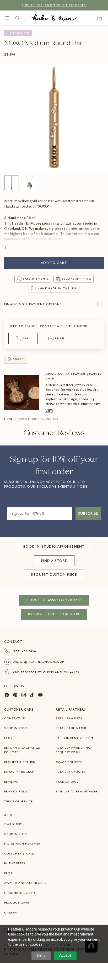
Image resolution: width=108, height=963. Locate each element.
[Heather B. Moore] (54, 18)
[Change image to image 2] (29, 183)
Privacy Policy (17, 791)
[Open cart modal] (99, 18)
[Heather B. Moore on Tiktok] (32, 696)
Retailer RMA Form (72, 728)
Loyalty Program (19, 771)
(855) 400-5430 (24, 651)
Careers (11, 912)
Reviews (11, 781)
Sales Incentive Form (74, 737)
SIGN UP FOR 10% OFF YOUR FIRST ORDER (54, 5)
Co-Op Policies (69, 762)
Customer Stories (19, 853)
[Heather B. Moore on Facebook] (7, 696)
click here (55, 239)
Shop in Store (16, 728)
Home (8, 419)
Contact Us (15, 718)
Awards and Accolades (25, 882)
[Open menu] (7, 18)
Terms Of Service (18, 801)
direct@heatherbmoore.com (39, 661)
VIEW (49, 410)
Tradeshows (67, 781)
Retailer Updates (70, 771)
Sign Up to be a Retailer (77, 791)
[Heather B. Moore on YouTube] (40, 696)
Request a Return (20, 762)
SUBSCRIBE (88, 513)
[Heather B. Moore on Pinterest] (15, 696)
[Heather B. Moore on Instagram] (23, 696)
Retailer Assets (69, 718)
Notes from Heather (22, 843)
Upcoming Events (20, 892)
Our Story (13, 823)
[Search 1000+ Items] (17, 18)
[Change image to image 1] (11, 183)
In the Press (14, 863)
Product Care (16, 902)
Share (18, 359)
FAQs (8, 737)
